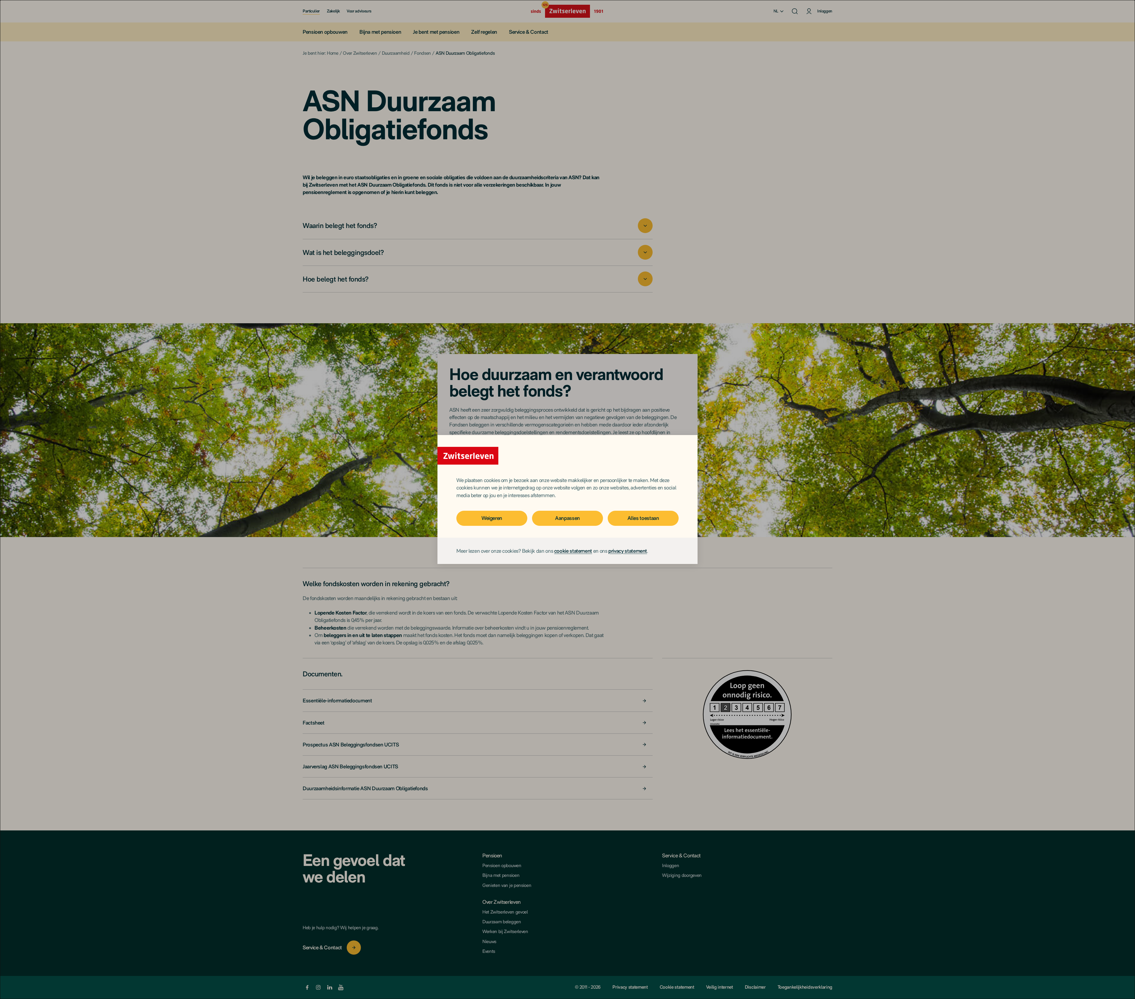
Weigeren (491, 518)
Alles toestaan (643, 518)
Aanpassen (567, 518)
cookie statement (573, 551)
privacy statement (627, 551)
